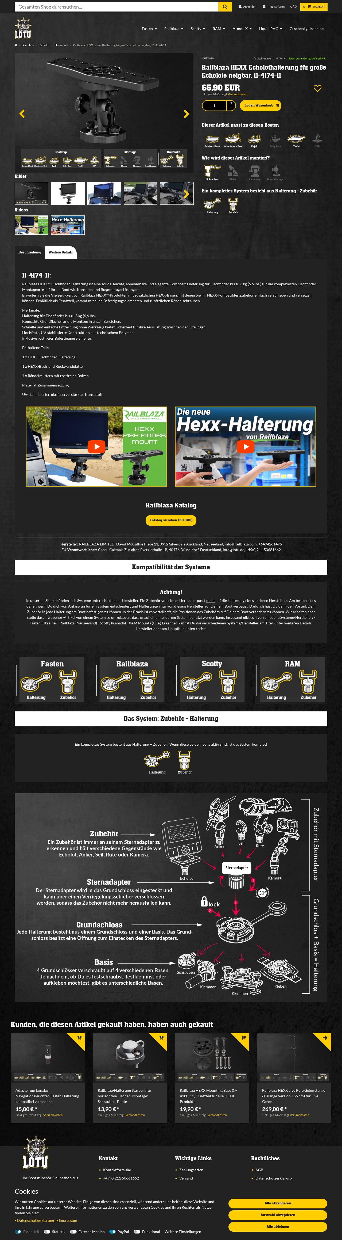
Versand (186, 1178)
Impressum (68, 1220)
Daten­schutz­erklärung (36, 1220)
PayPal (123, 1231)
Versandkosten (237, 94)
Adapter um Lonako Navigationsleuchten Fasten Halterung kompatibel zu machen (47, 1096)
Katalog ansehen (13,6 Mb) (171, 520)
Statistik (58, 1231)
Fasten (147, 28)
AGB (259, 1169)
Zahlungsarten (191, 1169)
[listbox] (48, 1058)
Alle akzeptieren (278, 1203)
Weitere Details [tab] (61, 252)
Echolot (44, 45)
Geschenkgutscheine (307, 28)
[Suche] (225, 7)
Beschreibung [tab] (29, 252)
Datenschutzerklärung (273, 1178)
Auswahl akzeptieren (278, 1215)
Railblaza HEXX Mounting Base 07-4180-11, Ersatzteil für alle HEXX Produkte (209, 1096)
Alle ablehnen (278, 1226)
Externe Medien (92, 1231)
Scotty (196, 28)
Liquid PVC (268, 28)
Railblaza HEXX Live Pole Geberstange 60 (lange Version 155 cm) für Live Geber (293, 1096)
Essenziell (31, 1231)
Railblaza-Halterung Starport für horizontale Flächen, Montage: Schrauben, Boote (124, 1096)
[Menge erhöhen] (231, 103)
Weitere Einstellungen (183, 1231)
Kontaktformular (117, 1169)
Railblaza (171, 28)
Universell (61, 45)
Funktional (151, 1231)
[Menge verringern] (231, 108)
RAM (217, 28)
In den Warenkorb (258, 105)
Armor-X (240, 28)
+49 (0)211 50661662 (121, 1178)
